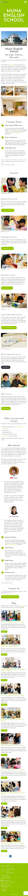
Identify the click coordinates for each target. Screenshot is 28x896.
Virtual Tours (5, 436)
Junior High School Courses (8, 327)
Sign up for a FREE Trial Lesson (10, 596)
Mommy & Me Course (7, 210)
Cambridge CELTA (17, 132)
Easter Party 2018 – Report (9, 646)
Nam (10, 131)
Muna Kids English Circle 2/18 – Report (13, 770)
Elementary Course (6, 288)
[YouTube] (8, 876)
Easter (15, 426)
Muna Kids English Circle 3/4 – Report (12, 745)
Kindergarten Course (7, 248)
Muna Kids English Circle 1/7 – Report (12, 843)
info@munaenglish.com (6, 885)
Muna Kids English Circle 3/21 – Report (13, 695)
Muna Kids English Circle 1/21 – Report (13, 818)
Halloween (20, 426)
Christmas (4, 428)
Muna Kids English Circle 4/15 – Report (13, 622)
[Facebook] (2, 876)
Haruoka (11, 64)
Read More (4, 631)
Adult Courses (5, 408)
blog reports (22, 605)
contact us (12, 592)
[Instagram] (5, 876)
